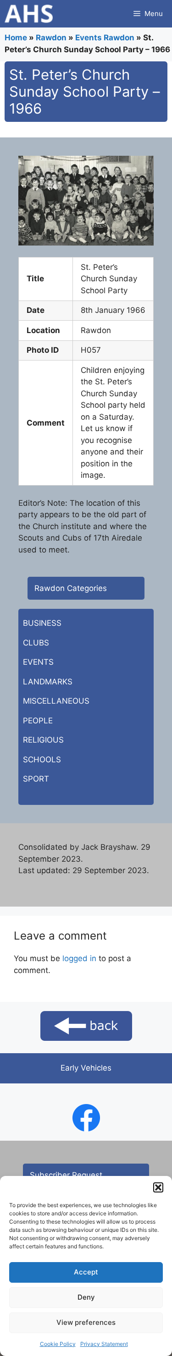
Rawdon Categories (70, 588)
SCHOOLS (42, 759)
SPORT (36, 778)
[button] (158, 1187)
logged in (79, 958)
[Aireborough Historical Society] (29, 13)
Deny (86, 1297)
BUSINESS (42, 623)
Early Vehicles (86, 1067)
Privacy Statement (104, 1343)
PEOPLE (38, 720)
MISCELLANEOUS (56, 700)
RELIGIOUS (43, 739)
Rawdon (51, 37)
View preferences (86, 1322)
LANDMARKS (47, 681)
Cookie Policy (58, 1343)
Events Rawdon (104, 37)
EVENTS (38, 662)
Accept (86, 1272)
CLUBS (36, 642)
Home (16, 37)
